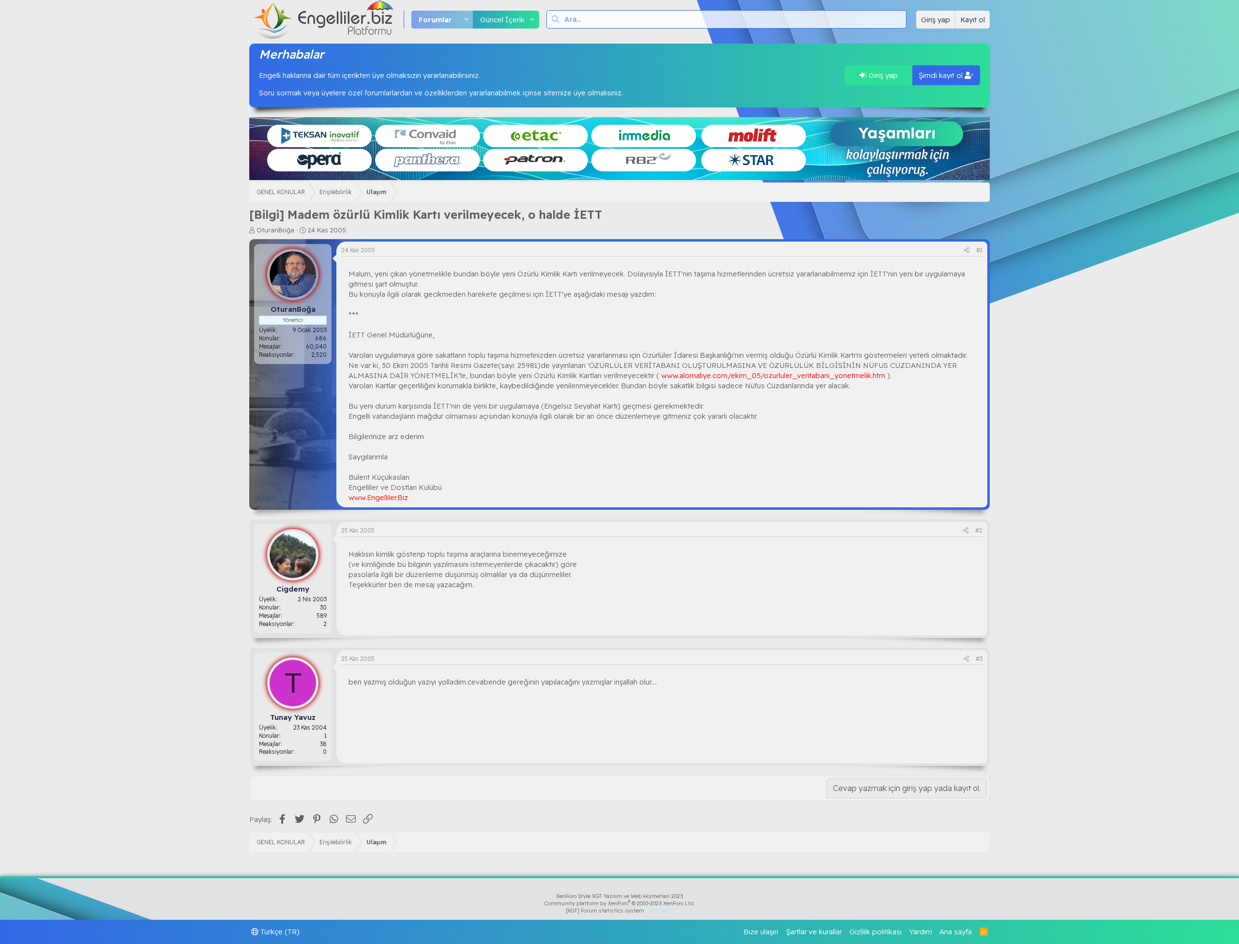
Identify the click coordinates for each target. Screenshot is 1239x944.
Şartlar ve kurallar (814, 931)
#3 (979, 658)
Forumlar (435, 19)
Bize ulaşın (760, 931)
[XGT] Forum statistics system (619, 910)
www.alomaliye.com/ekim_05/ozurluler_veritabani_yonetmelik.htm (773, 375)
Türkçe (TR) (279, 931)
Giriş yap (882, 75)
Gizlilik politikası (875, 931)
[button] (466, 20)
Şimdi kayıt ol (942, 75)
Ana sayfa (955, 931)
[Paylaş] (967, 250)
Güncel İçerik (502, 19)
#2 (978, 530)
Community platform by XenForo (619, 903)
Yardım (920, 931)
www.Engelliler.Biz (378, 497)
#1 (979, 250)
